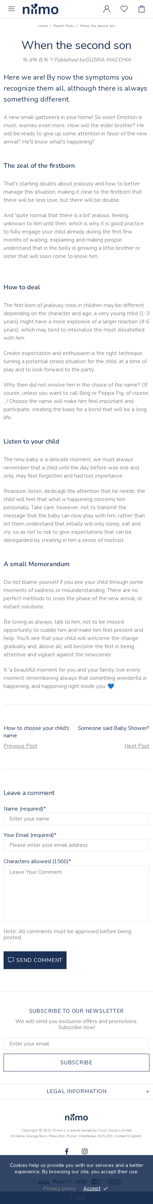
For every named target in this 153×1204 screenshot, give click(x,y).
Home (43, 25)
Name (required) (23, 809)
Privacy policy (59, 1188)
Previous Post (20, 746)
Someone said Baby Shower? (113, 728)
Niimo (40, 9)
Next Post (137, 746)
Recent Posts (63, 25)
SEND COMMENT (39, 960)
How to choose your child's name (36, 732)
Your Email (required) (29, 835)
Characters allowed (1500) (36, 862)
